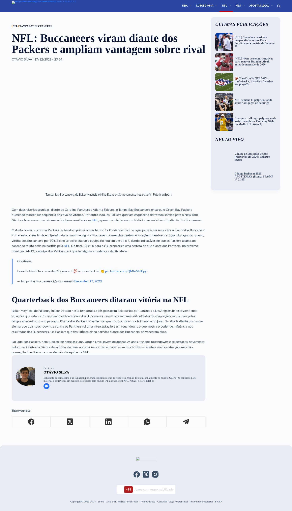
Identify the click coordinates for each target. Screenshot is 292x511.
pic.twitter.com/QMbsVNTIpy (126, 271)
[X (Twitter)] (70, 421)
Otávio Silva (56, 372)
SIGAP (218, 501)
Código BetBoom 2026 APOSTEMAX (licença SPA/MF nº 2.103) (254, 176)
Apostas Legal (259, 6)
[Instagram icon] (46, 386)
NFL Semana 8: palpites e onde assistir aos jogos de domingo (253, 101)
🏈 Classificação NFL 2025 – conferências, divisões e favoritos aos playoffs (254, 81)
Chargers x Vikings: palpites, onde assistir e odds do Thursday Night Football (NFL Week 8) (255, 121)
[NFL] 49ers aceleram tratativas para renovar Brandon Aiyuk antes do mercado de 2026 (254, 61)
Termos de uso (147, 501)
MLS (238, 6)
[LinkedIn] (108, 421)
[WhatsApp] (147, 421)
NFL (224, 6)
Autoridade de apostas (201, 501)
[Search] (278, 6)
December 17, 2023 (88, 281)
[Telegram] (186, 421)
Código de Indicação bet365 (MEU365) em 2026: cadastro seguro (252, 156)
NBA (185, 6)
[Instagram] (155, 474)
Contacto (162, 501)
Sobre (101, 501)
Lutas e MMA (204, 6)
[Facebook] (31, 421)
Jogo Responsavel (178, 501)
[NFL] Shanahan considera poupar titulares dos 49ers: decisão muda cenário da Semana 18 (255, 42)
